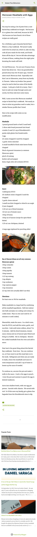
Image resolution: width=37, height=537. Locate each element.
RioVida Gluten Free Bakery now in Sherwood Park (15, 451)
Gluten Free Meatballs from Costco (11, 515)
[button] (3, 21)
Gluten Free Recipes (8, 405)
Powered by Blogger (19, 534)
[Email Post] (3, 403)
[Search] (34, 3)
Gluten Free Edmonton (12, 3)
